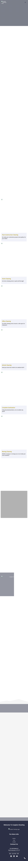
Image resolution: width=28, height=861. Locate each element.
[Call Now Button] (25, 858)
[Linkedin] (14, 856)
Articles (14, 838)
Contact (14, 842)
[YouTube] (17, 856)
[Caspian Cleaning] (4, 2)
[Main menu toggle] (25, 2)
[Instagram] (11, 856)
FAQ (14, 840)
